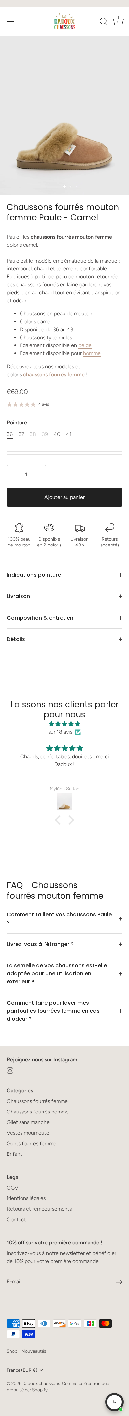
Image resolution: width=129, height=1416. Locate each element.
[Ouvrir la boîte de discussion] (114, 1402)
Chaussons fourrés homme (38, 1112)
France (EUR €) (22, 1370)
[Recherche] (103, 22)
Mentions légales (26, 1198)
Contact (16, 1219)
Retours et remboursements (39, 1209)
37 (21, 434)
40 (57, 434)
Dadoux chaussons (41, 1383)
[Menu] (10, 21)
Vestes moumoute (28, 1133)
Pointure (17, 422)
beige (85, 345)
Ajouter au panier (64, 497)
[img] (65, 724)
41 (69, 434)
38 (33, 434)
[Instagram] (10, 1070)
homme (92, 353)
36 (10, 434)
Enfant (14, 1154)
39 (45, 434)
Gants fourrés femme (31, 1143)
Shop (12, 1351)
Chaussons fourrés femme (37, 1101)
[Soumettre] (119, 1282)
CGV (12, 1188)
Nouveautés (34, 1351)
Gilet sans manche (28, 1122)
